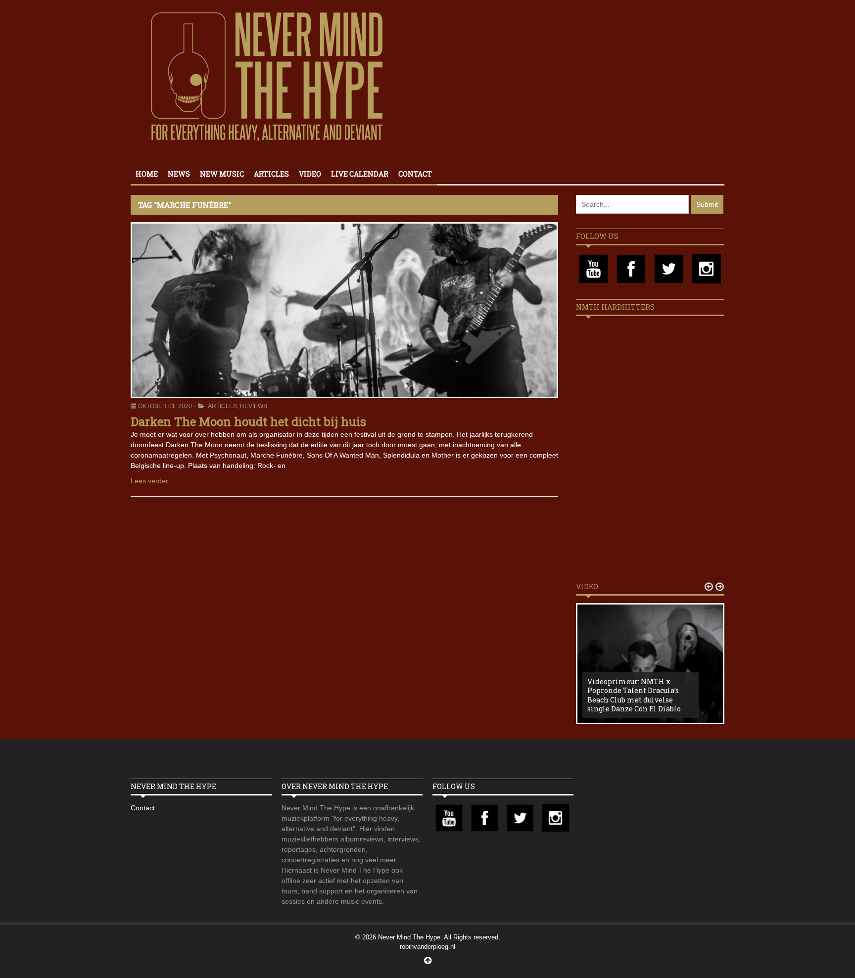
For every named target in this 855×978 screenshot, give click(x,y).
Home (147, 174)
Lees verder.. (151, 481)
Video (310, 174)
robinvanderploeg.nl (427, 946)
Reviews (253, 406)
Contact (415, 174)
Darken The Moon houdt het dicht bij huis (248, 421)
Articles (271, 174)
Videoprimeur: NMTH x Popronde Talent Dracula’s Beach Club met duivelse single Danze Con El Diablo (634, 695)
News (179, 174)
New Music (222, 174)
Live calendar (359, 174)
